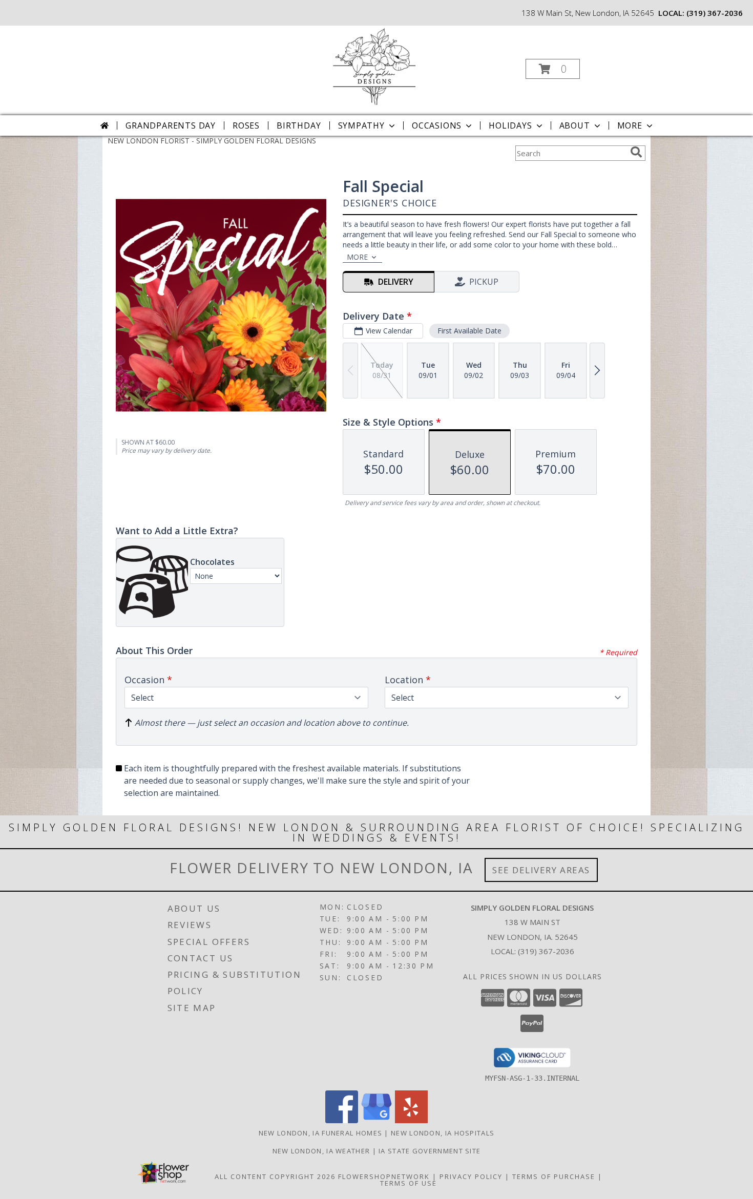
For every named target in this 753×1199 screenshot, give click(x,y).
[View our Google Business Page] (376, 1120)
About (574, 125)
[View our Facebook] (341, 1120)
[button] (553, 69)
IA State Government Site (429, 1150)
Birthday (299, 125)
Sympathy (361, 125)
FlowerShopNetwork (384, 1176)
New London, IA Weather (321, 1150)
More (629, 125)
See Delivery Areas (541, 870)
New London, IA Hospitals (442, 1133)
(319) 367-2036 (714, 13)
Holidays (510, 125)
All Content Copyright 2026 (275, 1176)
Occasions (437, 125)
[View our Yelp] (411, 1120)
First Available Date (469, 330)
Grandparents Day (171, 125)
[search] (636, 152)
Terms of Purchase (553, 1176)
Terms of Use (408, 1183)
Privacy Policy (471, 1176)
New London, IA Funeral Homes (320, 1133)
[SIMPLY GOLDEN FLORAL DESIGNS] (375, 66)
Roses (246, 125)
